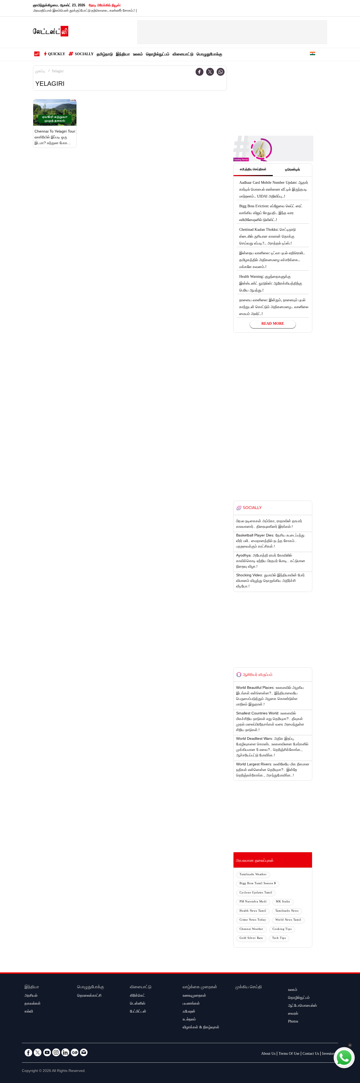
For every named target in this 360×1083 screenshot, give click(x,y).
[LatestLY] (50, 32)
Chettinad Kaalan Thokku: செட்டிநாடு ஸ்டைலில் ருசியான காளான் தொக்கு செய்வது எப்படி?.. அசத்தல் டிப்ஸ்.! (267, 237)
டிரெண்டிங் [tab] (292, 170)
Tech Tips (279, 938)
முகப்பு (40, 72)
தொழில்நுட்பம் (157, 55)
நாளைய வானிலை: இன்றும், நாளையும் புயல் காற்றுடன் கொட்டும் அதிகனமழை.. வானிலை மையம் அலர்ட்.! (273, 307)
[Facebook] (199, 72)
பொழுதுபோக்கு (209, 55)
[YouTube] (47, 1052)
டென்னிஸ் (137, 1004)
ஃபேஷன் (189, 1012)
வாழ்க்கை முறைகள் (200, 987)
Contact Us (311, 1054)
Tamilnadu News (287, 911)
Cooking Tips (282, 929)
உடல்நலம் (189, 1020)
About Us (268, 1054)
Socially (84, 55)
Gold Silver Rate (251, 938)
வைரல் (293, 1014)
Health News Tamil (253, 911)
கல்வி (29, 1012)
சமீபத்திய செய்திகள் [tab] (253, 169)
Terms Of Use (289, 1054)
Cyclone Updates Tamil (256, 893)
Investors (328, 1054)
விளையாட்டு (183, 55)
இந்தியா (123, 55)
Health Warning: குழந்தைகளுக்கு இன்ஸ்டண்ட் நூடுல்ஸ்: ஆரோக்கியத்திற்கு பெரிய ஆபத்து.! (270, 284)
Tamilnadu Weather (253, 875)
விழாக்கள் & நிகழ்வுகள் (201, 1028)
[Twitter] (210, 72)
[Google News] (75, 1052)
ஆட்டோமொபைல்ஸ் (302, 1006)
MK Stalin (283, 902)
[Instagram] (56, 1052)
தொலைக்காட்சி (89, 996)
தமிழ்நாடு (105, 55)
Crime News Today (253, 920)
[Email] (84, 1052)
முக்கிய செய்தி (248, 987)
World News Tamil (288, 920)
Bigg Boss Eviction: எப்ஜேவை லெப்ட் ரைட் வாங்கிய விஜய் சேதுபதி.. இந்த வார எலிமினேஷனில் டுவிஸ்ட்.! (271, 213)
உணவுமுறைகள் (194, 996)
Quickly (56, 55)
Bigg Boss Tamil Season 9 (258, 884)
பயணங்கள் (191, 1004)
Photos (293, 1022)
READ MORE (272, 324)
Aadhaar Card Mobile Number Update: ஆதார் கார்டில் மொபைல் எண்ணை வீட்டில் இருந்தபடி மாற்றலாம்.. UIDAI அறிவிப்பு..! (273, 190)
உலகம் (138, 55)
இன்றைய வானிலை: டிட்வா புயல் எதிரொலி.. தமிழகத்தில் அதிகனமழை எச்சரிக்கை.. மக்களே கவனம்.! (272, 260)
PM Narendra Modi (253, 902)
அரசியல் (31, 996)
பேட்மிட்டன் (138, 1012)
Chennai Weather (251, 929)
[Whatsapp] (221, 72)
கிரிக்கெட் (137, 996)
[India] (313, 54)
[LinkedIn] (65, 1052)
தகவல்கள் (33, 1004)
